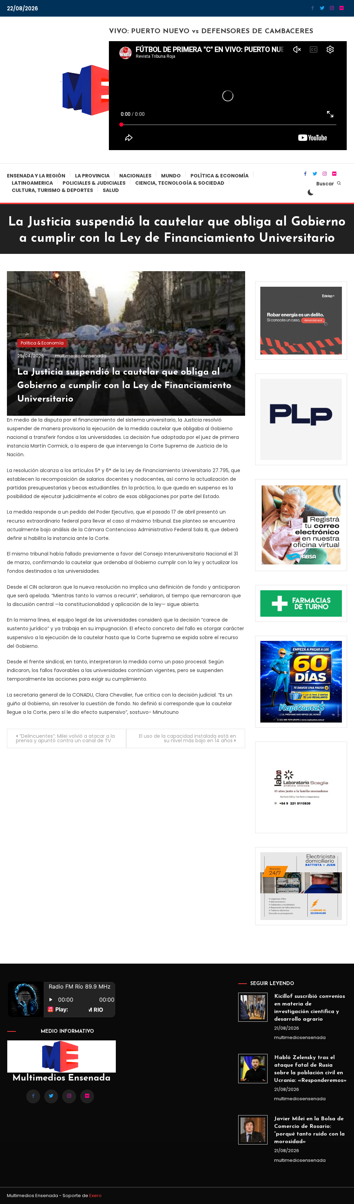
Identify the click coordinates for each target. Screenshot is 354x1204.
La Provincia (92, 175)
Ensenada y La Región (36, 175)
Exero (95, 1195)
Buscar (325, 183)
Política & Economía (219, 175)
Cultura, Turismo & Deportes (52, 190)
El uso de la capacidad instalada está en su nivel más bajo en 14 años (187, 738)
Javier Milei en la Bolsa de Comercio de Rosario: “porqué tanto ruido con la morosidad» (309, 1130)
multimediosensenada (80, 355)
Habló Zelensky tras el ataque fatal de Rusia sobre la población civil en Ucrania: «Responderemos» (310, 1069)
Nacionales (135, 175)
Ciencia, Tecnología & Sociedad (179, 183)
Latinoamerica (32, 183)
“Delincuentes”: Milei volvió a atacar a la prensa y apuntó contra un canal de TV (65, 738)
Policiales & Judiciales (94, 183)
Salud (111, 190)
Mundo (171, 175)
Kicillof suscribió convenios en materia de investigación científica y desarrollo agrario (309, 1008)
